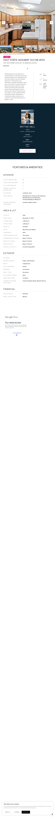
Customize (16, 812)
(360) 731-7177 (27, 136)
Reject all (7, 812)
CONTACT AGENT (27, 150)
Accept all (25, 812)
